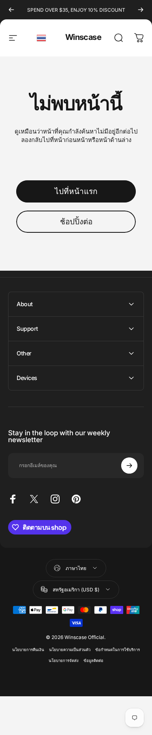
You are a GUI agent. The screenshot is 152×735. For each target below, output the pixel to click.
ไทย (41, 38)
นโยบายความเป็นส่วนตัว (69, 649)
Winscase (83, 37)
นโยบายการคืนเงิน (28, 649)
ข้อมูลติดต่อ (93, 660)
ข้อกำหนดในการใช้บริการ (117, 649)
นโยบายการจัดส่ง (64, 660)
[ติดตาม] (129, 465)
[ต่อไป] (141, 9)
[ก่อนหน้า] (11, 9)
